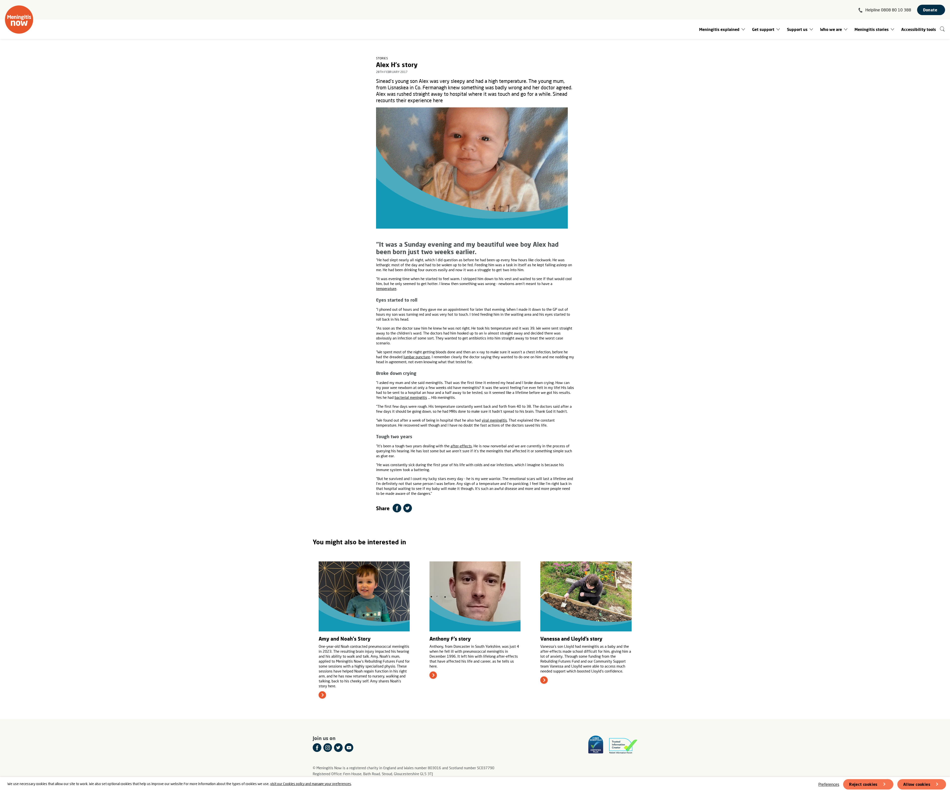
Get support (763, 29)
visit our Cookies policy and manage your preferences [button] (310, 784)
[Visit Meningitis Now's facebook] (317, 747)
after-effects (461, 446)
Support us (797, 29)
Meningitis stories (872, 29)
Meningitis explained (719, 29)
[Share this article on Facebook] (397, 508)
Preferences (828, 784)
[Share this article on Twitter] (407, 508)
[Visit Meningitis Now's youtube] (349, 747)
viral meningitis (494, 420)
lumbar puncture (417, 357)
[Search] (942, 29)
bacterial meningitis (411, 397)
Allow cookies (916, 784)
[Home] (19, 19)
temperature (386, 288)
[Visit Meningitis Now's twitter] (338, 747)
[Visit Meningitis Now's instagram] (327, 747)
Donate (930, 9)
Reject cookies (863, 784)
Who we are (831, 29)
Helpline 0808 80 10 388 (888, 9)
